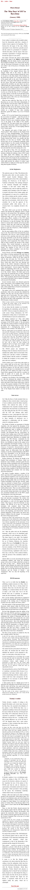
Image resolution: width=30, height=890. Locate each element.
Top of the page (15, 886)
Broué (11, 1)
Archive (6, 1)
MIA (2, 1)
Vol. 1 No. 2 (17, 21)
